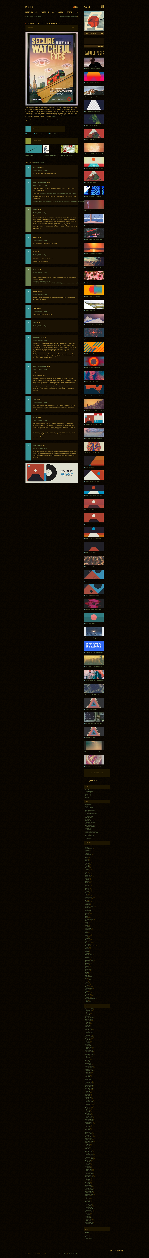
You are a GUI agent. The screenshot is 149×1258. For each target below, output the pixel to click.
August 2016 (88, 1056)
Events (86, 882)
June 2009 (87, 1181)
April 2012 (87, 1131)
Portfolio (29, 12)
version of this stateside (51, 120)
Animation (87, 850)
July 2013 (87, 1109)
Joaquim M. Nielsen (90, 822)
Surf (86, 978)
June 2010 (87, 1163)
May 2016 (87, 1060)
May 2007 (87, 1214)
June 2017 (87, 1041)
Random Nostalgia (89, 960)
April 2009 (87, 1183)
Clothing (87, 865)
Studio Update (88, 976)
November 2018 (89, 1019)
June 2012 (87, 1128)
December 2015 (89, 1066)
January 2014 (88, 1100)
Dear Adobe (88, 873)
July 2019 (87, 1012)
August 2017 (88, 1038)
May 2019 (87, 1015)
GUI (86, 900)
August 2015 (88, 1072)
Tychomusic (88, 838)
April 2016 (87, 1062)
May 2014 (87, 1094)
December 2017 (89, 1032)
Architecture (88, 854)
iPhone (86, 916)
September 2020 (89, 1009)
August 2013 (88, 1107)
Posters (46, 124)
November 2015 (89, 1067)
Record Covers (88, 962)
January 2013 (88, 1117)
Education (87, 881)
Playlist (94, 6)
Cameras (87, 862)
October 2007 (88, 1210)
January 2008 (88, 1206)
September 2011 (89, 1141)
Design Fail (87, 875)
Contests (87, 869)
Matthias (36, 167)
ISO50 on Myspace (89, 815)
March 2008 (88, 1203)
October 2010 (88, 1157)
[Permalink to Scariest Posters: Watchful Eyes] (45, 23)
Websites (87, 997)
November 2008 (89, 1191)
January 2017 (88, 1048)
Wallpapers (87, 992)
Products (87, 956)
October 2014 (88, 1087)
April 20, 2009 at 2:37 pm (40, 213)
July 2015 (87, 1073)
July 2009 (87, 1179)
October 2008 (88, 1192)
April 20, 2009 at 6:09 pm (40, 294)
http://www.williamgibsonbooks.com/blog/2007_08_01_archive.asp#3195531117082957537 (58, 201)
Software (87, 972)
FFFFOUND (88, 809)
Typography (88, 986)
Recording (87, 963)
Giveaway (87, 895)
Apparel (87, 853)
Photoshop (87, 944)
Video (86, 991)
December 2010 (89, 1154)
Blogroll (86, 857)
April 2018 (87, 1026)
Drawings (87, 879)
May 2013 (87, 1111)
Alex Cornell (88, 792)
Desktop (87, 878)
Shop (36, 12)
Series (86, 967)
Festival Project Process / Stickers (68, 16)
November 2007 (89, 1208)
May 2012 (87, 1129)
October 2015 (88, 1069)
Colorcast (87, 866)
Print (86, 950)
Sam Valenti (88, 795)
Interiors (87, 912)
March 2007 (88, 1217)
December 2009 (89, 1172)
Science (87, 966)
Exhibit (86, 884)
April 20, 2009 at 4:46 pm (40, 272)
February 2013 (88, 1116)
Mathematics (88, 928)
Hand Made (88, 901)
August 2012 (88, 1125)
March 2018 (88, 1028)
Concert (87, 867)
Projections (87, 957)
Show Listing (88, 969)
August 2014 (88, 1089)
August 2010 (88, 1160)
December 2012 (89, 1119)
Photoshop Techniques (90, 945)
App (86, 851)
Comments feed (89, 1236)
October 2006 (88, 1225)
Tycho (86, 985)
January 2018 (88, 1031)
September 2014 (89, 1088)
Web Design (88, 995)
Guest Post (87, 898)
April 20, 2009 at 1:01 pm (40, 170)
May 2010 (87, 1164)
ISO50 (86, 917)
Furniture (87, 891)
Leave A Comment (39, 162)
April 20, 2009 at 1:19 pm (40, 185)
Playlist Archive (94, 33)
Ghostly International (90, 810)
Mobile (86, 932)
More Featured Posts (96, 773)
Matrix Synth (88, 828)
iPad (86, 914)
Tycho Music (45, 12)
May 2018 (87, 1025)
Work (86, 1000)
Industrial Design (89, 906)
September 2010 (89, 1159)
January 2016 (88, 1064)
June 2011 (87, 1145)
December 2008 (89, 1189)
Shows (86, 970)
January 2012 (88, 1135)
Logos (86, 925)
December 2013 (89, 1101)
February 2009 (88, 1186)
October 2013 (88, 1104)
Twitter (69, 12)
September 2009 (89, 1176)
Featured (87, 885)
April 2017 (87, 1044)
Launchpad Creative (90, 826)
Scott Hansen (88, 790)
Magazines (87, 926)
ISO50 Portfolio (88, 818)
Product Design (88, 954)
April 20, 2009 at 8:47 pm (40, 326)
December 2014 (89, 1084)
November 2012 (89, 1120)
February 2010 (88, 1169)
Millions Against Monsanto (91, 832)
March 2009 (88, 1185)
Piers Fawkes (37, 337)
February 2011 (88, 1151)
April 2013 (87, 1113)
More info (53, 116)
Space (86, 973)
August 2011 (88, 1142)
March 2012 (88, 1132)
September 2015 (89, 1070)
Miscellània (87, 929)
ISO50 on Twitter (89, 816)
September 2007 (89, 1211)
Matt (35, 322)
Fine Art (87, 888)
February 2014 (88, 1098)
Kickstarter (87, 920)
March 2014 (88, 1097)
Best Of (87, 856)
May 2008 (87, 1200)
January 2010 (88, 1170)
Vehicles (87, 989)
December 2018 (89, 1017)
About (54, 12)
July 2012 (87, 1126)
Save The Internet (89, 835)
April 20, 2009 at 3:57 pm (40, 255)
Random (87, 959)
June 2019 (87, 1013)
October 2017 (88, 1035)
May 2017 (87, 1042)
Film (86, 887)
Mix (86, 931)
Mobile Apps (88, 934)
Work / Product (117, 1250)
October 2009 (88, 1175)
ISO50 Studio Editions (90, 820)
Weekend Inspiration (90, 998)
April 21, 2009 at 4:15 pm (40, 402)
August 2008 (88, 1195)
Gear (86, 894)
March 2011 (88, 1150)
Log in (86, 1233)
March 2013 (88, 1114)
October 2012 (88, 1122)
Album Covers (88, 848)
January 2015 (88, 1082)
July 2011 (87, 1144)
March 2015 (88, 1079)
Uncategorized (88, 988)
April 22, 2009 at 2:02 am (40, 420)
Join (76, 12)
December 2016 (89, 1050)
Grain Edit (87, 812)
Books (86, 859)
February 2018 (88, 1029)
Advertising (87, 845)
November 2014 (89, 1085)
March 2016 (88, 1063)
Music (86, 935)
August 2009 (88, 1178)
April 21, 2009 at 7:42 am (40, 369)
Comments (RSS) (73, 1253)
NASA (86, 937)
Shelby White (88, 794)
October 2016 (88, 1053)
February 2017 (88, 1047)
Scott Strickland (39, 182)
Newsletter (87, 938)
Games (86, 892)
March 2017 (88, 1045)
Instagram (87, 909)
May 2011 (87, 1147)
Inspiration (87, 907)
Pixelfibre (37, 445)
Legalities (87, 923)
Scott (39, 27)
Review (87, 964)
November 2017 (89, 1034)
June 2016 (87, 1059)
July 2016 (87, 1057)
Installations (88, 910)
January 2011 (88, 1153)
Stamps (87, 975)
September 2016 (89, 1054)
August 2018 (88, 1020)
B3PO (86, 806)
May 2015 (87, 1076)
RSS (75, 7)
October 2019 (88, 1010)
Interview (87, 913)
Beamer (87, 797)
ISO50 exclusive (89, 919)
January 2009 (88, 1188)
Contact (61, 12)
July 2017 (87, 1039)
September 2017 (89, 1037)
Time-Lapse (88, 979)
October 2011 (88, 1139)
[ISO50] (30, 7)
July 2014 (87, 1091)
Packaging (87, 939)
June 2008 (87, 1198)
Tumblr (86, 982)
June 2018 (87, 1023)
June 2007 (87, 1213)
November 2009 (89, 1173)
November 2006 (89, 1223)
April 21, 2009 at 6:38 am (40, 340)
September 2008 (89, 1194)
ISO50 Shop (88, 819)
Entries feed (88, 1235)
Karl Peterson (88, 823)
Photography (88, 942)
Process (87, 951)
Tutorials (87, 984)
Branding (87, 860)
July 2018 (87, 1022)
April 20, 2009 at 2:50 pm (40, 240)
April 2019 (87, 1016)
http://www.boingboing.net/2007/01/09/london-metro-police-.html (58, 193)
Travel (86, 981)
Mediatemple (88, 829)
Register (87, 1232)
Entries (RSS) (62, 1253)
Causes (87, 863)
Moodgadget (88, 834)
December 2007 (89, 1207)
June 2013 (87, 1110)
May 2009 (87, 1182)
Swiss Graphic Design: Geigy (33, 16)
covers (86, 870)
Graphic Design (88, 897)
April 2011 (87, 1148)
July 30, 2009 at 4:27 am (40, 448)
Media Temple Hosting (94, 781)
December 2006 (89, 1222)
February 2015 (88, 1081)
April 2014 (87, 1095)
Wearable (87, 994)
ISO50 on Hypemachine (91, 813)
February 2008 (88, 1204)
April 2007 (87, 1216)
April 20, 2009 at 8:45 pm (40, 311)
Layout (86, 922)
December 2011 (89, 1136)
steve (35, 417)
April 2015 (87, 1078)
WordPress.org (88, 1238)
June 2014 (87, 1092)
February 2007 (88, 1219)
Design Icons (88, 876)
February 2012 (88, 1134)
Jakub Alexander (89, 791)
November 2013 (89, 1103)
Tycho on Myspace (89, 837)
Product (87, 953)
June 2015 (87, 1075)
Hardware (87, 903)
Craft (86, 872)
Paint (86, 941)
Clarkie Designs (89, 807)
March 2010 (88, 1167)
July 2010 (87, 1161)
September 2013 (89, 1106)
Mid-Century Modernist (90, 831)
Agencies (87, 847)
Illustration (87, 904)
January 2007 (88, 1220)
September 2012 (89, 1123)
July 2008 (87, 1197)
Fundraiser (87, 890)
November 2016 (89, 1051)
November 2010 (89, 1156)
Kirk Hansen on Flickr (90, 825)
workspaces (88, 1001)
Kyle (34, 399)
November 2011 (89, 1138)
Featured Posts (94, 53)
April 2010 (87, 1166)
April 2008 (87, 1201)
